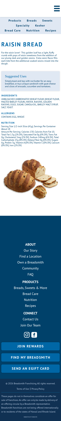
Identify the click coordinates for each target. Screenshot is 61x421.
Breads (32, 20)
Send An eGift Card (31, 368)
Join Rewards (30, 346)
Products (15, 20)
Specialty (23, 25)
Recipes (50, 30)
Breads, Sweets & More (30, 288)
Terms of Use (23, 388)
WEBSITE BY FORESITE (30, 417)
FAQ (30, 274)
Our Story (30, 250)
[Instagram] (27, 335)
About (30, 244)
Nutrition (33, 30)
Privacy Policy (37, 388)
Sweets (47, 20)
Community (30, 268)
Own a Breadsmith (30, 262)
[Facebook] (34, 335)
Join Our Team (30, 325)
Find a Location (30, 256)
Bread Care (13, 30)
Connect (30, 313)
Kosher (40, 25)
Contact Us (30, 319)
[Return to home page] (9, 8)
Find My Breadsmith (31, 357)
